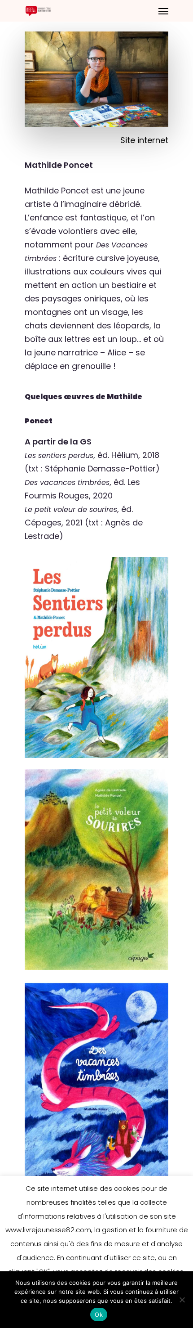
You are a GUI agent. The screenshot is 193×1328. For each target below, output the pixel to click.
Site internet (144, 140)
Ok (99, 1314)
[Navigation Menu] (163, 10)
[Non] (181, 1299)
